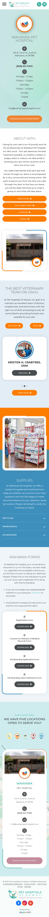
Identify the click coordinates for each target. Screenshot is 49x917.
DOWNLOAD (23, 626)
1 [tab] (22, 386)
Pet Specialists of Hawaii (30, 896)
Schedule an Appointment (24, 119)
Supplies (23, 212)
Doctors (12, 326)
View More (23, 393)
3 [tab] (26, 386)
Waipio (31, 891)
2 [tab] (24, 386)
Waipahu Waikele (30, 876)
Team (35, 326)
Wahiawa (31, 880)
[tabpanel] (25, 358)
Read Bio (23, 373)
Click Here (36, 593)
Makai (30, 883)
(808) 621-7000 (24, 66)
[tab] (25, 518)
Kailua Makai (30, 887)
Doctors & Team (23, 205)
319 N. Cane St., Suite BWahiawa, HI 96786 (24, 54)
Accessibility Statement (13, 884)
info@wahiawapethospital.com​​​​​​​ (24, 108)
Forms (23, 219)
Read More (23, 199)
